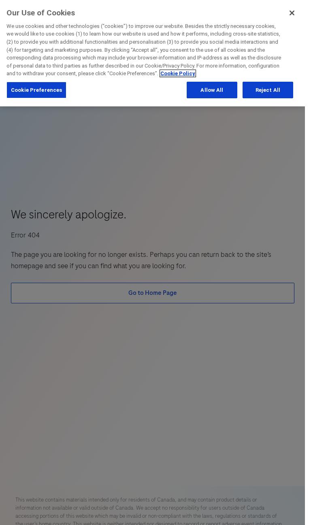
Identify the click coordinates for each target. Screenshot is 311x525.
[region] (152, 53)
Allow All (211, 90)
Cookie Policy (177, 73)
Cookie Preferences (36, 90)
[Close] (292, 13)
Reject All (268, 90)
